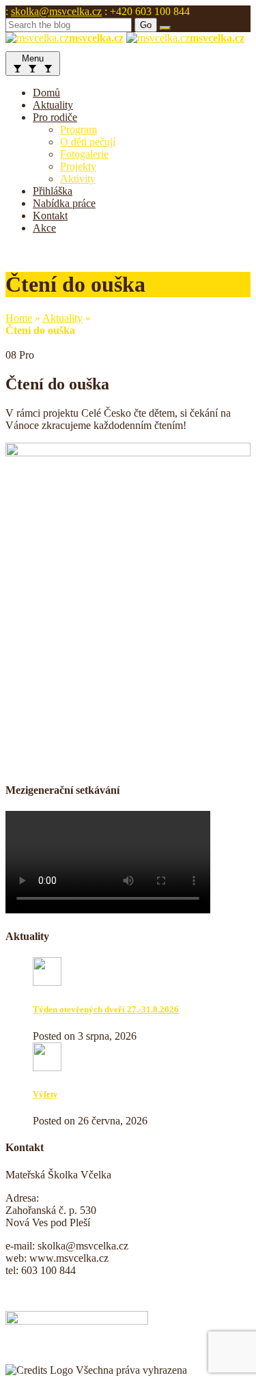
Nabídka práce (64, 203)
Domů (46, 92)
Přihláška (52, 191)
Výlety (45, 1094)
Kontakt (50, 215)
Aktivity (78, 178)
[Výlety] (47, 1067)
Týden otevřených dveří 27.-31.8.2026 (106, 1009)
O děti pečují (87, 142)
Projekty (78, 166)
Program (78, 129)
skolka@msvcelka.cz (56, 11)
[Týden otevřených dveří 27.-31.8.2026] (47, 982)
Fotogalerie (84, 154)
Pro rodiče (55, 117)
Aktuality (53, 105)
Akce (44, 228)
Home (18, 318)
